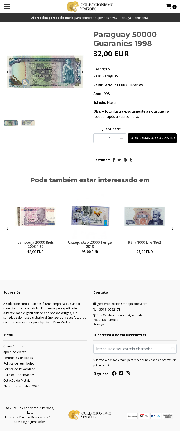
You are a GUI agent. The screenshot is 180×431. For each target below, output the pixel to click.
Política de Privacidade (19, 369)
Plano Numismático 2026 (21, 386)
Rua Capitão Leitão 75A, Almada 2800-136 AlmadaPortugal (118, 319)
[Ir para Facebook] (114, 374)
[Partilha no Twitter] (119, 159)
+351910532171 (108, 309)
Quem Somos (13, 346)
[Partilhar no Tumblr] (131, 159)
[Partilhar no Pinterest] (125, 159)
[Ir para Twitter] (121, 374)
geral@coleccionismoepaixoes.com (121, 304)
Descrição (101, 69)
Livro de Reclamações (19, 375)
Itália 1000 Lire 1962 (144, 242)
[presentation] (7, 71)
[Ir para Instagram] (128, 374)
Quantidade (111, 129)
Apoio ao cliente (14, 352)
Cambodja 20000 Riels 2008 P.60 (35, 244)
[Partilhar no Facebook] (114, 159)
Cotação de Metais (16, 380)
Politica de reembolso (18, 363)
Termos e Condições (18, 358)
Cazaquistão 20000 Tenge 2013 (90, 244)
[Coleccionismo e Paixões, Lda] (90, 6)
